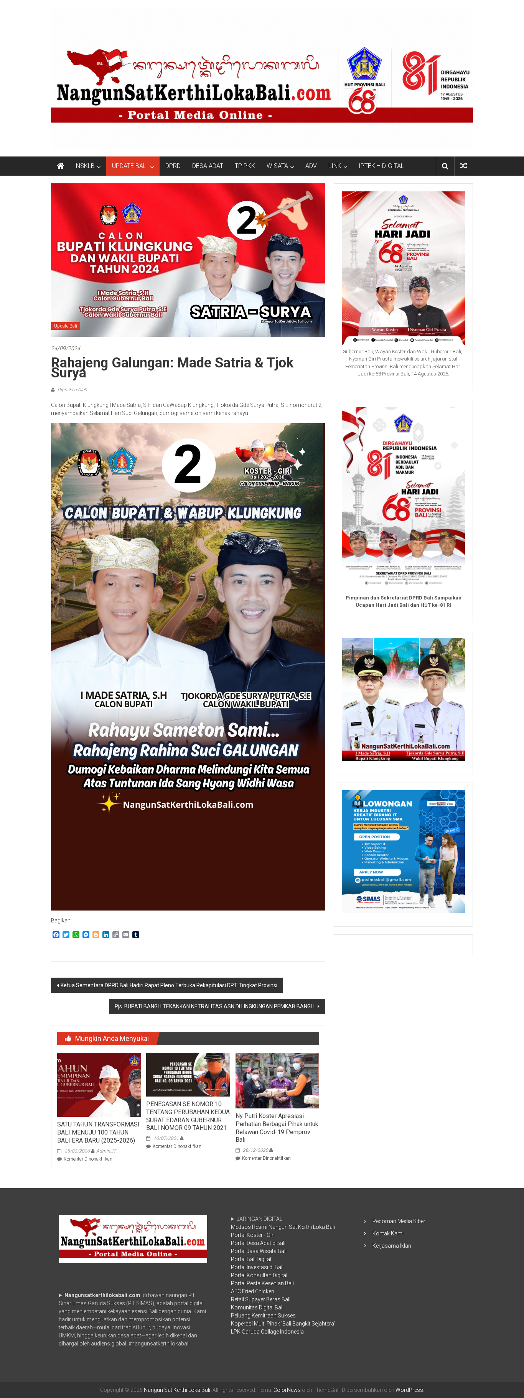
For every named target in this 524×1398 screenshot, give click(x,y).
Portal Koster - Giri (253, 1235)
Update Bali (65, 326)
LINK (334, 166)
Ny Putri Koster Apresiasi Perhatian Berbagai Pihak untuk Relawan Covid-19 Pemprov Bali (277, 1127)
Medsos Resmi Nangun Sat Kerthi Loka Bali (283, 1227)
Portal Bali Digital (251, 1259)
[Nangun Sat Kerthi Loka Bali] (60, 166)
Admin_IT (106, 1151)
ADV (311, 166)
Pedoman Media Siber (398, 1221)
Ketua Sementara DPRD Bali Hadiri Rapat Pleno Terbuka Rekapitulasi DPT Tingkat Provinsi (169, 985)
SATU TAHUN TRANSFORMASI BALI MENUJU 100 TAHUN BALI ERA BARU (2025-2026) (98, 1132)
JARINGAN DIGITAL (283, 1275)
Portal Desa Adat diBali (258, 1243)
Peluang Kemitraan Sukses (263, 1315)
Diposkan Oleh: (72, 389)
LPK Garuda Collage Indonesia (267, 1332)
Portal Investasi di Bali (257, 1267)
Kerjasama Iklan (391, 1246)
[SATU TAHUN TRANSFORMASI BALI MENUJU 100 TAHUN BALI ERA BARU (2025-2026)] (99, 1084)
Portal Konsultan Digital (259, 1275)
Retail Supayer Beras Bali (260, 1299)
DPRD (173, 166)
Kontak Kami (388, 1233)
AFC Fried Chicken (252, 1291)
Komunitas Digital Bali (257, 1307)
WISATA (277, 166)
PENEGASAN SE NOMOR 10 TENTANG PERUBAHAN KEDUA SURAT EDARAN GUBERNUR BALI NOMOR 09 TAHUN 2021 (188, 1115)
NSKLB (85, 166)
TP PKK (245, 166)
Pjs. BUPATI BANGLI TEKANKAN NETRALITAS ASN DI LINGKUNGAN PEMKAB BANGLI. (215, 1006)
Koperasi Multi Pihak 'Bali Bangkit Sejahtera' (283, 1324)
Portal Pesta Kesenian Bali (262, 1283)
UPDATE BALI (130, 166)
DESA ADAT (207, 166)
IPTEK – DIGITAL (381, 166)
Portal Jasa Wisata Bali (259, 1251)
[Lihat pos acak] (463, 166)
